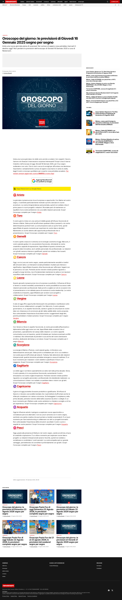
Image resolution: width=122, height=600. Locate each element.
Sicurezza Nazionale (15, 5)
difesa (48, 5)
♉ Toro (17, 215)
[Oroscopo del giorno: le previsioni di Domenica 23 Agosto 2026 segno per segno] (14, 497)
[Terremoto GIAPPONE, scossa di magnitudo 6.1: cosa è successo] (89, 152)
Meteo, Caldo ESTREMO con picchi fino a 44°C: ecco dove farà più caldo (101, 80)
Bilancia (20, 341)
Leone (55, 295)
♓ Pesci (18, 427)
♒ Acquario (20, 407)
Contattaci (99, 568)
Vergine (16, 318)
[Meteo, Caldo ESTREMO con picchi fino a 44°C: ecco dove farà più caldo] (89, 132)
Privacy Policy (5, 596)
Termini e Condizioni (32, 596)
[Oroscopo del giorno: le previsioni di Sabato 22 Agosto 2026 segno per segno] (69, 497)
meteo (3, 576)
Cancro (63, 274)
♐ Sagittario (21, 365)
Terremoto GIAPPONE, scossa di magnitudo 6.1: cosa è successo (101, 89)
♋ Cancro (19, 257)
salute (64, 5)
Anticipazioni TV (79, 5)
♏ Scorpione (21, 344)
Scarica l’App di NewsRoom (56, 563)
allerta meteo (5, 571)
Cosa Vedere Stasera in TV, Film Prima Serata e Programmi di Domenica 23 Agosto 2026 (101, 72)
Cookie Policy (14, 596)
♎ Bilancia (19, 321)
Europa (24, 5)
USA (30, 5)
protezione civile (57, 5)
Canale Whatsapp (53, 565)
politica (42, 5)
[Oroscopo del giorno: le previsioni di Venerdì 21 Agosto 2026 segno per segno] (69, 527)
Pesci (39, 445)
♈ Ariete (18, 195)
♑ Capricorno (22, 386)
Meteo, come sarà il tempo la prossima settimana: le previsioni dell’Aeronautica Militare (102, 76)
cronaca (4, 573)
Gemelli (44, 254)
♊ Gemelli (19, 236)
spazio (70, 5)
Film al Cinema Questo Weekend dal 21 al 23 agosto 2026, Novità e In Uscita (102, 93)
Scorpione (53, 362)
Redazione (99, 563)
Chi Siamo (99, 565)
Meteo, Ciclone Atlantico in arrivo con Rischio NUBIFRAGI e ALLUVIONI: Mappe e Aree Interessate (100, 85)
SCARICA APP (114, 1)
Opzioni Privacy (22, 596)
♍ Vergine (19, 298)
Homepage (5, 563)
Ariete (39, 212)
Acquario (64, 424)
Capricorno (58, 403)
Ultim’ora (4, 5)
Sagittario (45, 383)
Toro (55, 233)
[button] (3, 2)
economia (35, 5)
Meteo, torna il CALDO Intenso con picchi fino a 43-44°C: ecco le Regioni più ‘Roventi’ (102, 101)
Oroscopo (5, 35)
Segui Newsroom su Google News (28, 189)
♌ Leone (18, 277)
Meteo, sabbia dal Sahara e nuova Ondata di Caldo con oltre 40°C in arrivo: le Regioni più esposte (102, 97)
